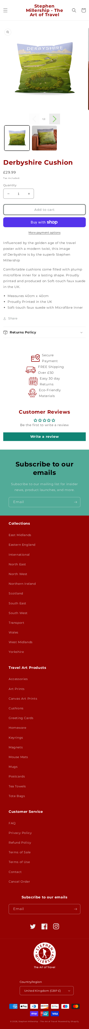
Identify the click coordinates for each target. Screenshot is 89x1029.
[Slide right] (54, 119)
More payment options (44, 232)
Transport (16, 623)
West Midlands (21, 642)
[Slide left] (34, 119)
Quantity (9, 185)
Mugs (13, 767)
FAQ (12, 823)
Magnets (16, 747)
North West (18, 574)
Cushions (16, 708)
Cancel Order (19, 882)
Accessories (18, 679)
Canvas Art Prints (23, 699)
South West (18, 613)
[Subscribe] (75, 502)
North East (17, 564)
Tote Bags (17, 796)
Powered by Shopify (68, 1021)
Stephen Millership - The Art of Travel (38, 1021)
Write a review (44, 437)
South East (17, 603)
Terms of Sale (20, 852)
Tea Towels (17, 786)
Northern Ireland (22, 584)
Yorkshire (16, 652)
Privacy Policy (20, 833)
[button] (5, 10)
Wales (13, 632)
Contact (15, 872)
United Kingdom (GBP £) (42, 990)
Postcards (17, 776)
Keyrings (16, 738)
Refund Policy (20, 842)
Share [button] (12, 318)
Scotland (16, 593)
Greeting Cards (21, 718)
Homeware (17, 728)
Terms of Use (19, 862)
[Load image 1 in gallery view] (17, 138)
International (19, 555)
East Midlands (20, 535)
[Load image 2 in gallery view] (44, 138)
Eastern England (22, 545)
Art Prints (17, 689)
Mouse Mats (18, 757)
